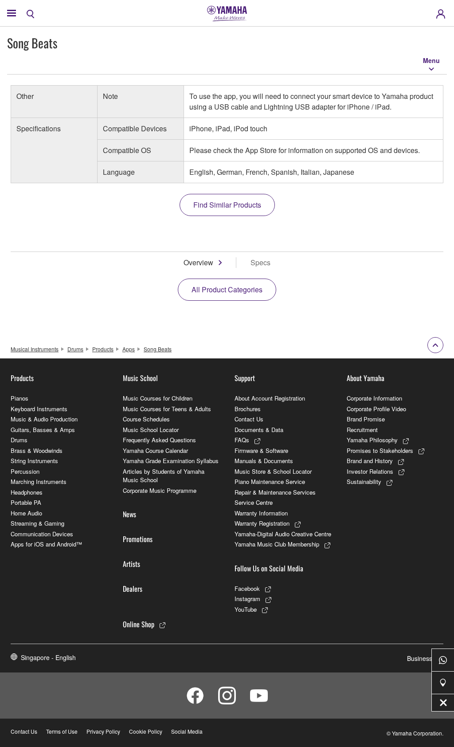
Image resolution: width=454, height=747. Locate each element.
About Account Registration (270, 398)
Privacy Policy (103, 731)
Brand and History (370, 460)
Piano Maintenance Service (270, 481)
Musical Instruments (35, 349)
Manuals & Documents (264, 460)
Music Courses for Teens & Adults (167, 409)
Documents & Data (259, 429)
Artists (131, 563)
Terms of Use (62, 731)
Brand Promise (366, 419)
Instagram (247, 598)
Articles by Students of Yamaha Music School (163, 475)
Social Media (187, 731)
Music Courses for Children (157, 398)
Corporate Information (374, 398)
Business (419, 658)
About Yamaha (365, 378)
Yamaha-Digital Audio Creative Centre (283, 534)
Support (245, 378)
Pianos (19, 398)
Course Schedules (146, 419)
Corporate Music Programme (159, 490)
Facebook (247, 588)
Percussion (25, 471)
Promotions (138, 539)
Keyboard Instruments (39, 409)
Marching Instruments (39, 481)
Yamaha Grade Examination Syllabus (171, 460)
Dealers (132, 588)
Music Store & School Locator (273, 471)
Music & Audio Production (44, 419)
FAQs (242, 440)
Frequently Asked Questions (159, 440)
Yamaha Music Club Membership (277, 544)
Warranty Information (261, 513)
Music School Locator (151, 429)
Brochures (248, 409)
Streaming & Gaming (37, 523)
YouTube (246, 609)
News (129, 514)
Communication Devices (42, 534)
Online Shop (138, 624)
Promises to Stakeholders (380, 450)
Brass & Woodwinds (37, 450)
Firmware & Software (261, 450)
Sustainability (364, 481)
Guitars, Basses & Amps (43, 429)
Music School (140, 378)
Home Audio (26, 513)
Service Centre (254, 502)
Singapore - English (48, 657)
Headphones (27, 492)
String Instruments (34, 460)
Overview (198, 262)
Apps (128, 349)
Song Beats (158, 349)
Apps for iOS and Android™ (46, 544)
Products (103, 349)
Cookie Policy (145, 731)
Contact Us (249, 419)
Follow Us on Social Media (269, 568)
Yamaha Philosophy (372, 440)
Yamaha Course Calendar (155, 450)
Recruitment (362, 429)
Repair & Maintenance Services (275, 492)
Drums (75, 349)
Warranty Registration (262, 523)
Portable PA (26, 502)
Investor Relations (370, 471)
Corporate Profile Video (376, 409)
